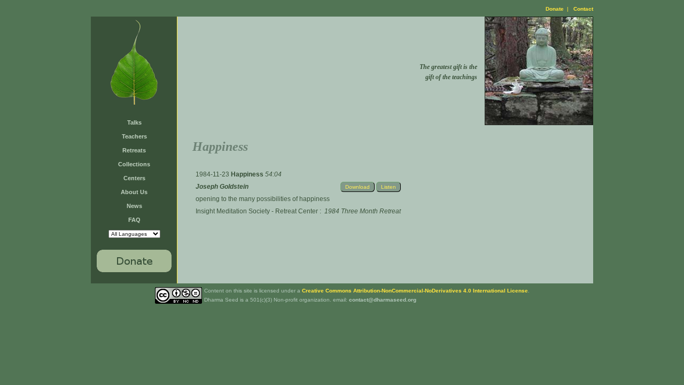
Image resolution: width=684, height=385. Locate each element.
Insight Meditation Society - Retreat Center (257, 211)
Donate (555, 9)
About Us (134, 192)
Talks (134, 122)
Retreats (134, 150)
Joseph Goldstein (222, 186)
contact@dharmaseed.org (382, 300)
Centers (134, 178)
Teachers (134, 136)
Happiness (248, 174)
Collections (134, 164)
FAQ (134, 220)
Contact (583, 9)
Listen (388, 187)
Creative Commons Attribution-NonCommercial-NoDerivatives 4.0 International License (415, 291)
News (134, 206)
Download (357, 187)
